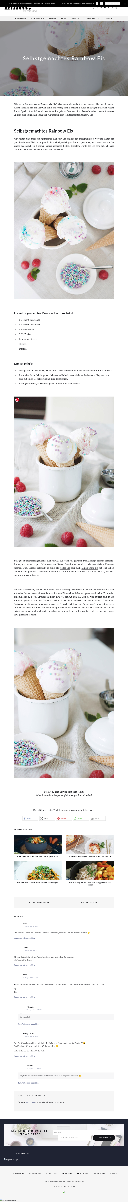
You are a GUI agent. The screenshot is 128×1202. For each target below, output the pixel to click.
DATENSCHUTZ (69, 1187)
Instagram (94, 7)
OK (97, 3)
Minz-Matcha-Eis (90, 567)
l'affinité (108, 18)
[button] (30, 818)
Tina (25, 975)
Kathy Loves (28, 1034)
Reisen (63, 18)
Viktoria (30, 1007)
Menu (122, 8)
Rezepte (52, 18)
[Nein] (125, 3)
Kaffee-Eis (65, 567)
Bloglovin (105, 7)
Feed (112, 7)
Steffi (25, 923)
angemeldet (30, 1102)
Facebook (90, 7)
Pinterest (97, 7)
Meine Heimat (92, 18)
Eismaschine (47, 149)
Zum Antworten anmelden (24, 938)
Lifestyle (75, 18)
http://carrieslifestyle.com (23, 960)
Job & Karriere (19, 18)
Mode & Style (36, 18)
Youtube (108, 7)
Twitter (101, 7)
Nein (101, 3)
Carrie (25, 947)
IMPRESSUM (57, 1187)
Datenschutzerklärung (112, 3)
